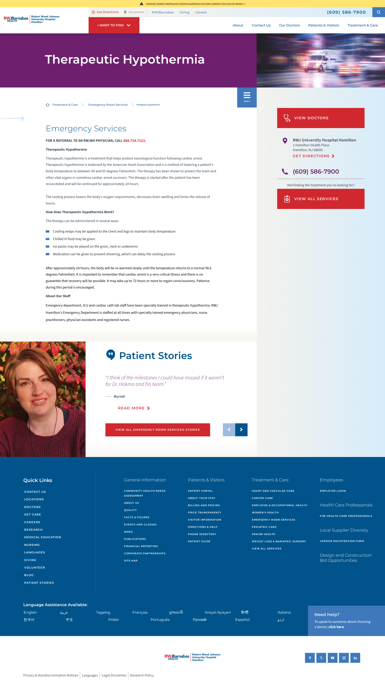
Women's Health (265, 512)
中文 (69, 619)
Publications (135, 539)
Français (140, 612)
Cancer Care (262, 498)
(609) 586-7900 (316, 171)
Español (242, 619)
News (128, 531)
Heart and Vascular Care (273, 490)
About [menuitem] (238, 25)
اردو (281, 619)
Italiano (284, 612)
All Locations (136, 12)
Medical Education (42, 537)
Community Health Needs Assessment (145, 493)
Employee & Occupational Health (279, 505)
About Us (131, 502)
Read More (131, 408)
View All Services (316, 199)
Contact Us (35, 492)
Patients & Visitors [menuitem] (323, 25)
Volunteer (34, 567)
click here (336, 627)
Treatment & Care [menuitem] (363, 25)
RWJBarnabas (163, 12)
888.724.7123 (134, 140)
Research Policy (142, 675)
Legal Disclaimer (114, 675)
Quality (130, 510)
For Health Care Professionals (346, 516)
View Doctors (311, 118)
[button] (378, 12)
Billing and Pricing (204, 505)
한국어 (29, 619)
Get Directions (108, 12)
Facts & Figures (137, 517)
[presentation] (176, 392)
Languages (34, 552)
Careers (201, 12)
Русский (199, 619)
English (30, 612)
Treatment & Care (65, 104)
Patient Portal (200, 490)
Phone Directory (202, 534)
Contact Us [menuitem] (261, 25)
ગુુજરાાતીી (176, 612)
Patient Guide (199, 541)
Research (33, 529)
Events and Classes (140, 524)
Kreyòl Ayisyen (218, 612)
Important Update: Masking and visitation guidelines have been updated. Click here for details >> (195, 3)
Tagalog (103, 612)
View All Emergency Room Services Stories (158, 429)
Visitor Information (204, 519)
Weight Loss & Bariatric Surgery (279, 541)
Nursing (32, 545)
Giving (184, 12)
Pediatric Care (264, 527)
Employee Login (333, 490)
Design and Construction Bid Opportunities (346, 558)
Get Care (32, 514)
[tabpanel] (43, 399)
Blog (29, 575)
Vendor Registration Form (342, 541)
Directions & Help (202, 527)
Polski (113, 619)
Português (160, 619)
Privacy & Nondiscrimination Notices (50, 675)
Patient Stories (39, 582)
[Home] (44, 20)
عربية (64, 612)
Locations (34, 499)
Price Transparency (205, 512)
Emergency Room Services (108, 104)
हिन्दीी (244, 612)
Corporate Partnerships (145, 553)
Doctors (32, 507)
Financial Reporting (141, 546)
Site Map (131, 560)
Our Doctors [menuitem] (289, 25)
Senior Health (264, 534)
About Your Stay (201, 498)
